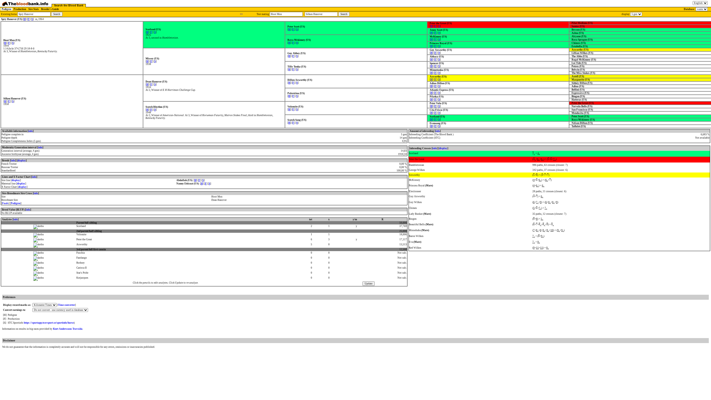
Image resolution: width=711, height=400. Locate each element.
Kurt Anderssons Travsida (67, 329)
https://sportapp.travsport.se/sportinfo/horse (49, 322)
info (30, 131)
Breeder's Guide (50, 9)
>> (241, 14)
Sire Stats (33, 9)
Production (20, 9)
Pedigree (6, 9)
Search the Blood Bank (68, 5)
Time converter (66, 305)
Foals (5, 203)
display (21, 160)
